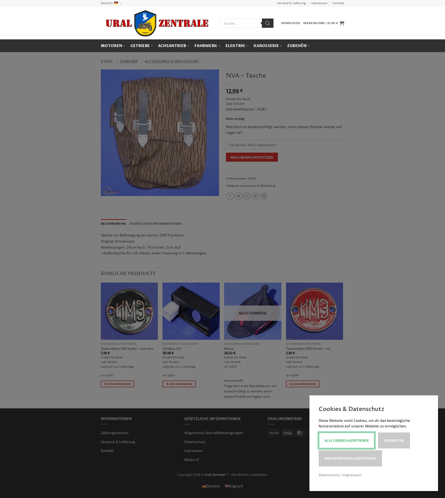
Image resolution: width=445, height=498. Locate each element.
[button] (290, 23)
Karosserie (266, 45)
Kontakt (338, 3)
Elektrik (235, 45)
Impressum (319, 3)
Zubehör (297, 45)
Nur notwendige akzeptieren (350, 458)
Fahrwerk (205, 45)
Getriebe (140, 45)
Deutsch (107, 3)
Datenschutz (329, 475)
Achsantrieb (172, 45)
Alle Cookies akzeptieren (347, 440)
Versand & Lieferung (291, 3)
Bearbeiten (394, 440)
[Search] (267, 23)
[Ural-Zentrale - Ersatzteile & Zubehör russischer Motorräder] (157, 23)
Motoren (111, 45)
